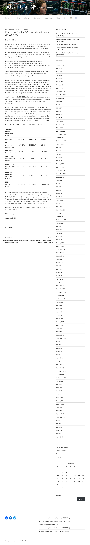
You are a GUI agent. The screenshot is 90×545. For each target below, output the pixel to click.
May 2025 (59, 114)
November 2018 (60, 371)
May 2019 (59, 351)
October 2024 (60, 137)
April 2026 (59, 78)
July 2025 (59, 108)
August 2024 (60, 144)
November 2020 (61, 292)
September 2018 (61, 378)
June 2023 (59, 190)
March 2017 (59, 437)
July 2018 (59, 384)
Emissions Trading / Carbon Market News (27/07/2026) (54, 528)
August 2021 (59, 262)
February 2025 (60, 124)
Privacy (58, 18)
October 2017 (60, 414)
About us (27, 18)
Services (17, 18)
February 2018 (60, 401)
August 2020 (60, 302)
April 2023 (59, 197)
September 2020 (61, 299)
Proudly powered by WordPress (19, 541)
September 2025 (61, 101)
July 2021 (58, 266)
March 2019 (59, 358)
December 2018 (60, 368)
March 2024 (59, 160)
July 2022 (59, 226)
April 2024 (59, 157)
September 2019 (61, 338)
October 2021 (60, 256)
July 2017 (58, 424)
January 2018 (60, 404)
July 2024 (59, 147)
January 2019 (60, 364)
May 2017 (59, 430)
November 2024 (61, 134)
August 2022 (59, 223)
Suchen (58, 495)
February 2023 (60, 203)
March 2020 (59, 318)
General (11, 227)
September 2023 (61, 180)
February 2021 (60, 282)
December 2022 (60, 210)
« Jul (62, 487)
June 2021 (59, 269)
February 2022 (60, 243)
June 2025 (59, 111)
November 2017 (60, 410)
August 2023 (60, 183)
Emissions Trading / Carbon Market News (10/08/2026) (54, 521)
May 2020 (59, 312)
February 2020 (60, 322)
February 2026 (60, 85)
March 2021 (59, 279)
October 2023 (60, 177)
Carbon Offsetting (61, 450)
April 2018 (59, 394)
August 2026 (60, 65)
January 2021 (60, 285)
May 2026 (59, 75)
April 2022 (59, 236)
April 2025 (59, 118)
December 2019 (60, 328)
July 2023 (59, 187)
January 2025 (60, 127)
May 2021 (59, 272)
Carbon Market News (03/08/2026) (66, 44)
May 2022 (59, 233)
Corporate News (60, 454)
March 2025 (59, 121)
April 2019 (59, 354)
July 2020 (59, 305)
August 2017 (59, 420)
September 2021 (61, 259)
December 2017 (60, 407)
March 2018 (59, 397)
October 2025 (60, 98)
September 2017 (61, 417)
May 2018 (59, 391)
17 (58, 478)
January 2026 (60, 88)
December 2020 (61, 289)
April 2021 (59, 276)
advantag (25, 29)
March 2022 (59, 239)
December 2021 (60, 249)
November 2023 (61, 174)
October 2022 (60, 216)
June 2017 (59, 427)
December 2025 (60, 91)
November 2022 (60, 213)
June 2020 (59, 308)
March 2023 (59, 200)
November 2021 (60, 252)
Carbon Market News (62, 447)
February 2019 (60, 361)
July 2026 (59, 68)
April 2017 (59, 433)
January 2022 (60, 246)
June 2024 (59, 151)
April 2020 (59, 315)
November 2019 (60, 331)
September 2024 (61, 141)
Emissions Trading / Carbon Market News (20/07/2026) (54, 531)
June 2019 (59, 348)
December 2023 (60, 170)
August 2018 (59, 381)
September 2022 (61, 220)
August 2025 (60, 104)
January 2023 (60, 206)
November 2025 (61, 95)
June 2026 (59, 72)
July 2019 (59, 345)
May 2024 (59, 154)
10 (58, 475)
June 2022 (59, 229)
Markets (7, 18)
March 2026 (59, 81)
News (65, 18)
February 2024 (60, 164)
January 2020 (60, 325)
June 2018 (59, 387)
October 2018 (60, 374)
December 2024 (60, 131)
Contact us (37, 18)
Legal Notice (49, 18)
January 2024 (60, 167)
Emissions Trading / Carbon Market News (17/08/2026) (54, 518)
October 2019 (60, 335)
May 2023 (59, 193)
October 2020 (60, 295)
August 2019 (59, 341)
